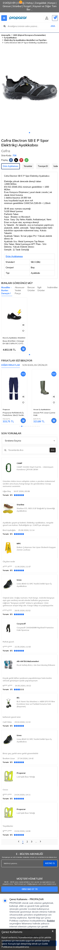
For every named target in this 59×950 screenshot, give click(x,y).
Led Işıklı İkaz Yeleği (26, 777)
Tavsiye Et (43, 166)
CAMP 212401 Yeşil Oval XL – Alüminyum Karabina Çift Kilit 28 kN (35, 468)
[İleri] (40, 842)
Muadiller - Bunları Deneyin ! (6, 290)
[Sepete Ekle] (23, 348)
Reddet (51, 920)
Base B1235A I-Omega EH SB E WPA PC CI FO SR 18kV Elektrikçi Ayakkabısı (13, 342)
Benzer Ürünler (31, 289)
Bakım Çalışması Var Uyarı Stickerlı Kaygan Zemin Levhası (36, 548)
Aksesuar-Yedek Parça (20, 290)
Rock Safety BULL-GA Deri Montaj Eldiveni (36, 665)
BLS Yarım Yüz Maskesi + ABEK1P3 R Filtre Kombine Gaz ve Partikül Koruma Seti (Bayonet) (36, 704)
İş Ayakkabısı (10, 37)
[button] (29, 132)
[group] (29, 88)
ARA (53, 26)
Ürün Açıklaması (10, 166)
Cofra (5, 151)
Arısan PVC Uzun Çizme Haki (44, 413)
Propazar (6, 409)
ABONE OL (50, 863)
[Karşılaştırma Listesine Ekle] (23, 324)
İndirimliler (52, 287)
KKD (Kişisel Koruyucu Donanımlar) (29, 35)
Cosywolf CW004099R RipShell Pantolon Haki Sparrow (35, 628)
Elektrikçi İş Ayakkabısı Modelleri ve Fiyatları (25, 40)
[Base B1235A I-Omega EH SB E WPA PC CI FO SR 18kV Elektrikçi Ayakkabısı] (14, 316)
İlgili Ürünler (41, 289)
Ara (52, 450)
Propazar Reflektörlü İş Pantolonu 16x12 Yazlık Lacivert (13, 413)
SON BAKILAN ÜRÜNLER (34, 365)
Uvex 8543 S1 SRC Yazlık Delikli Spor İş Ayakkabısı (34, 584)
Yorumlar (28, 166)
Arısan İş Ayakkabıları (42, 409)
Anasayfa (5, 35)
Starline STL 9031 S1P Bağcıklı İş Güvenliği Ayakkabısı (36, 509)
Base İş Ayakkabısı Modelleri (14, 338)
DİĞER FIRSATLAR (10, 365)
